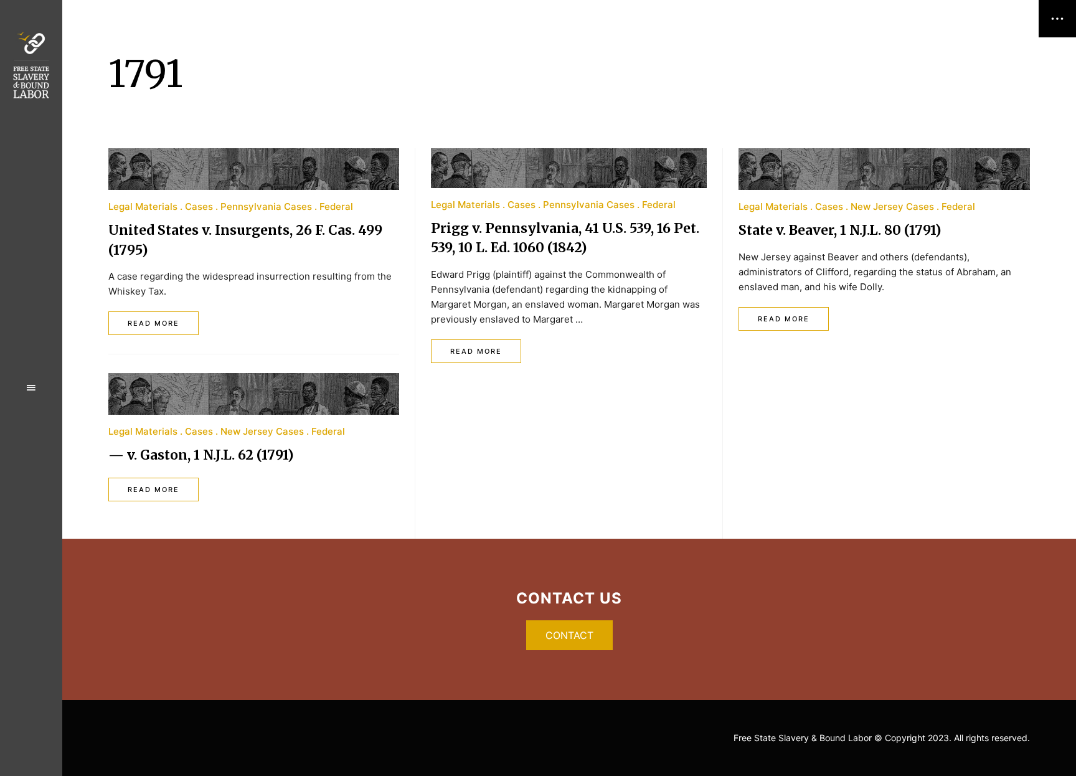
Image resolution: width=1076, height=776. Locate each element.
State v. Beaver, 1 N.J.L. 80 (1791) (840, 230)
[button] (569, 635)
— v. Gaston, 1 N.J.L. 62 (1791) (200, 455)
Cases (199, 206)
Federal (336, 206)
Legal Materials (142, 206)
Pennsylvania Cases (266, 206)
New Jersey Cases (262, 431)
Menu (31, 388)
